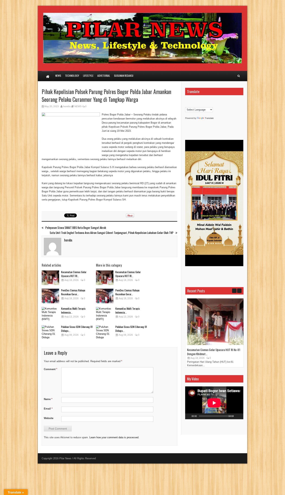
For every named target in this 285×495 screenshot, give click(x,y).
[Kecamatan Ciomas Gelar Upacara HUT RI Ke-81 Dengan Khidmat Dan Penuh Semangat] (50, 277)
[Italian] (210, 100)
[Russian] (194, 104)
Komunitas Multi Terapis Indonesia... (73, 310)
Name (48, 399)
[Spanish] (198, 104)
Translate (209, 118)
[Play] (188, 416)
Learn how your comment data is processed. (114, 437)
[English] (194, 100)
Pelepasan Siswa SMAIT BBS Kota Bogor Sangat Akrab (75, 228)
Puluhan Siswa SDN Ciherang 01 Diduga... (77, 329)
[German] (202, 100)
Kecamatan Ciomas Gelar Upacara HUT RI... (73, 274)
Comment (50, 369)
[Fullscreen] (242, 416)
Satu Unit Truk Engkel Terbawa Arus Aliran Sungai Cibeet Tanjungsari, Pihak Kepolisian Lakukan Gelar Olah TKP (112, 233)
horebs (67, 106)
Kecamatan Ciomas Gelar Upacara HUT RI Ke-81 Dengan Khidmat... (213, 352)
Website (48, 418)
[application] (214, 402)
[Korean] (187, 104)
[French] (198, 100)
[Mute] (237, 416)
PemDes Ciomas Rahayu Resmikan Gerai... (73, 292)
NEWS (77, 106)
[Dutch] (191, 100)
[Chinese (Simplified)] (187, 100)
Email (48, 408)
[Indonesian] (206, 100)
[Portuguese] (191, 104)
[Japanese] (214, 100)
